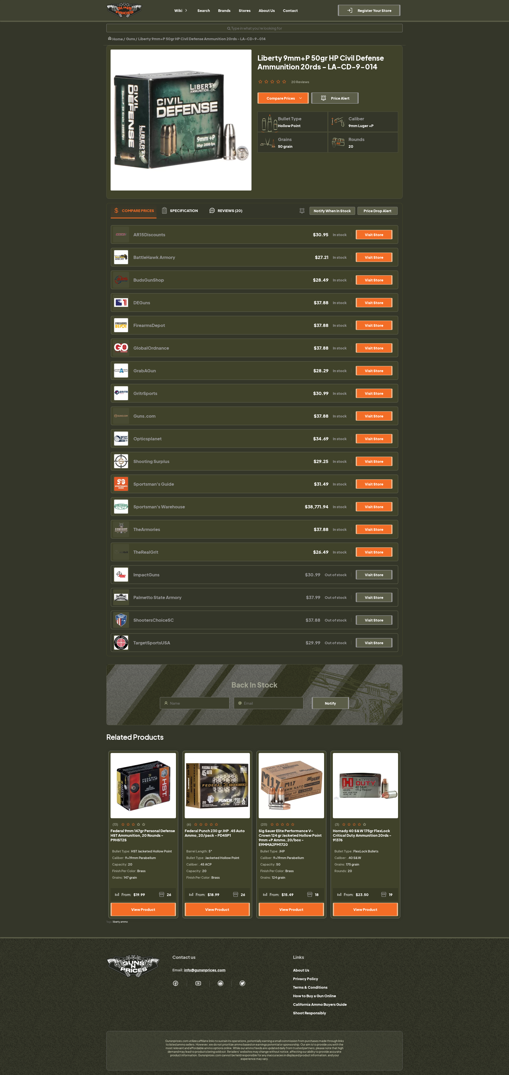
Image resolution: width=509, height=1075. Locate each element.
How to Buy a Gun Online (314, 995)
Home (117, 39)
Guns (130, 38)
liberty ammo (120, 921)
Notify (330, 703)
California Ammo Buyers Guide (320, 1004)
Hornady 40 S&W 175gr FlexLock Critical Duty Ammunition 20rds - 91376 (362, 835)
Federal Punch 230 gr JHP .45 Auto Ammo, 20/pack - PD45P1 (215, 833)
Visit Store (374, 234)
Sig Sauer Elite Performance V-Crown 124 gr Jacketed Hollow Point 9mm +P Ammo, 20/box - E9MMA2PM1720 (290, 837)
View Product (143, 909)
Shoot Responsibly (309, 1013)
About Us (301, 970)
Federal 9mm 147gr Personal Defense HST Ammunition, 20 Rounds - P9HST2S (143, 835)
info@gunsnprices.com (204, 970)
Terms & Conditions (310, 987)
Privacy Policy (305, 978)
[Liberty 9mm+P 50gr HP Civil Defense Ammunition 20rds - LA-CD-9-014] (181, 120)
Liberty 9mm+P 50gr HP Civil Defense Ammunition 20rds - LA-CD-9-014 (202, 38)
